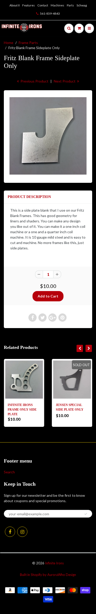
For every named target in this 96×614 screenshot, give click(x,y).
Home (8, 42)
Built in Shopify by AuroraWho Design (48, 575)
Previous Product (34, 81)
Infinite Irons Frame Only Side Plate (22, 409)
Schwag (82, 5)
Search (9, 472)
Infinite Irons (54, 563)
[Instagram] (22, 532)
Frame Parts (28, 42)
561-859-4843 (50, 13)
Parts (70, 5)
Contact (42, 5)
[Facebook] (10, 532)
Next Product (65, 81)
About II (14, 5)
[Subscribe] (86, 514)
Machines (57, 5)
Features (28, 5)
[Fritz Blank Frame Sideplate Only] (48, 135)
